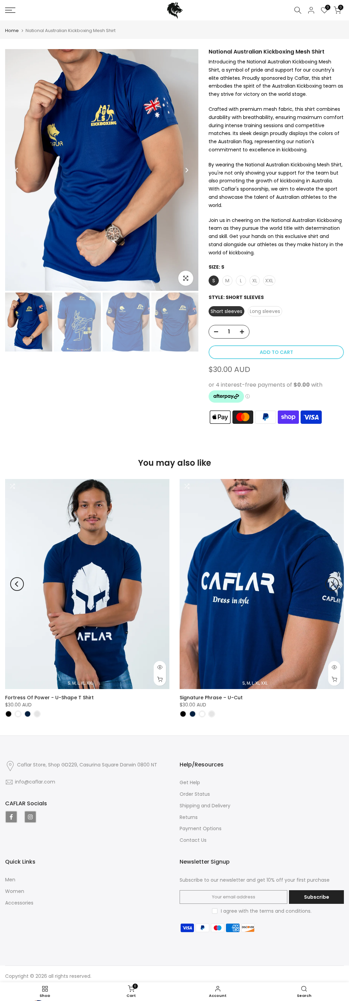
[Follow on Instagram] (30, 817)
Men (10, 879)
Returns (189, 817)
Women (14, 891)
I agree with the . (266, 911)
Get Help (190, 782)
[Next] (186, 170)
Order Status (195, 794)
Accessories (19, 902)
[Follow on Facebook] (11, 817)
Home (12, 30)
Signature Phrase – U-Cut (211, 697)
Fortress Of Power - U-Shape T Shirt (49, 697)
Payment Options (201, 828)
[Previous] (17, 170)
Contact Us (193, 840)
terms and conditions (284, 911)
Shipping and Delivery (205, 805)
